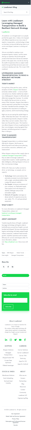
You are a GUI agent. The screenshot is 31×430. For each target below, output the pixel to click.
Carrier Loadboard (22, 353)
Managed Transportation (17, 255)
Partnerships (22, 381)
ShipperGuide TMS (8, 358)
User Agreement (15, 414)
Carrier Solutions (23, 350)
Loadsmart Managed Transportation (12, 156)
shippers (15, 90)
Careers (22, 378)
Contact (23, 390)
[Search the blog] (26, 12)
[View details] (6, 340)
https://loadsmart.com (11, 242)
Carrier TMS (22, 356)
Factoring (23, 358)
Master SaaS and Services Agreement (15, 416)
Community (23, 392)
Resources (23, 387)
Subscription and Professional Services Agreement (15, 422)
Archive (5, 288)
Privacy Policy (15, 419)
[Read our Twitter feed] (15, 340)
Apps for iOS (23, 361)
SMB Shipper (10, 253)
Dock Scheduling (8, 378)
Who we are (22, 375)
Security (16, 425)
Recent (4, 275)
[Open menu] (28, 2)
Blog (23, 384)
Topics (4, 284)
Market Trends (20, 253)
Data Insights (5, 255)
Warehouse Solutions (8, 375)
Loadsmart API (23, 395)
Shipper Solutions (8, 350)
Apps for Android (23, 364)
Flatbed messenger (8, 365)
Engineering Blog (23, 398)
